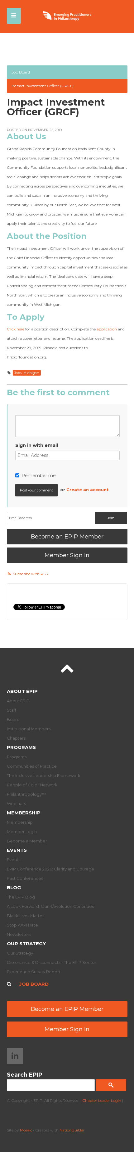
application (107, 329)
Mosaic (26, 1130)
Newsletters (19, 934)
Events (17, 850)
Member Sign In (67, 555)
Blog (14, 887)
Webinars (16, 803)
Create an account (87, 489)
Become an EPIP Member (67, 536)
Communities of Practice (32, 766)
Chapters (16, 738)
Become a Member (27, 840)
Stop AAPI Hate (22, 924)
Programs (21, 747)
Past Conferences (25, 878)
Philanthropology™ (26, 794)
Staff (11, 710)
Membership (24, 813)
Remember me (39, 475)
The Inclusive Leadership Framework (43, 775)
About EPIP (22, 691)
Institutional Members (28, 728)
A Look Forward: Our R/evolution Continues (50, 906)
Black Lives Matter (25, 915)
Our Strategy (26, 943)
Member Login (22, 831)
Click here (15, 329)
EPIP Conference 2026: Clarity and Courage (50, 868)
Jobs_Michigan (26, 373)
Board (13, 719)
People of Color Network (32, 784)
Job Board (21, 72)
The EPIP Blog (21, 896)
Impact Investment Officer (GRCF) (43, 85)
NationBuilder (72, 1130)
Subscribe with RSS (30, 573)
